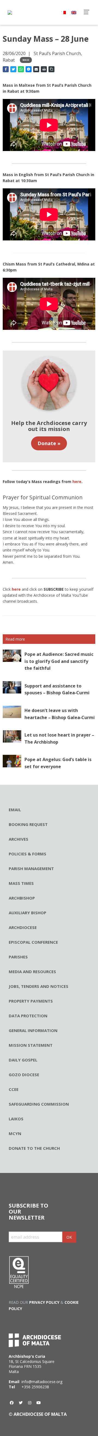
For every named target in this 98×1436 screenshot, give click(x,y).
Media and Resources (32, 971)
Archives (18, 839)
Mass (26, 59)
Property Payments (31, 1001)
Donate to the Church (34, 1148)
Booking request (28, 824)
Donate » (49, 443)
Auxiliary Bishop (27, 912)
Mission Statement (31, 1045)
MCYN (15, 1133)
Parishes (18, 957)
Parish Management (31, 868)
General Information (33, 1030)
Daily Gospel (23, 1060)
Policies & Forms (27, 853)
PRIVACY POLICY (44, 1302)
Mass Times (21, 883)
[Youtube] (38, 1403)
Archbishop (22, 898)
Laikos (16, 1118)
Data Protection (28, 1015)
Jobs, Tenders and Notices (38, 986)
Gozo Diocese (24, 1074)
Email (15, 809)
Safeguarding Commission (39, 1104)
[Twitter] (20, 1403)
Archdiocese (23, 927)
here (76, 481)
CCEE (14, 1089)
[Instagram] (29, 1403)
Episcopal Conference (33, 942)
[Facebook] (12, 1403)
